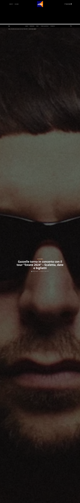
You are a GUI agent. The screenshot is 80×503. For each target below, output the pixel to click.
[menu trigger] (9, 26)
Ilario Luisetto (35, 271)
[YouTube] (69, 4)
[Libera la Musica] (40, 4)
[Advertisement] (40, 16)
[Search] (71, 26)
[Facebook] (65, 4)
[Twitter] (66, 4)
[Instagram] (68, 4)
